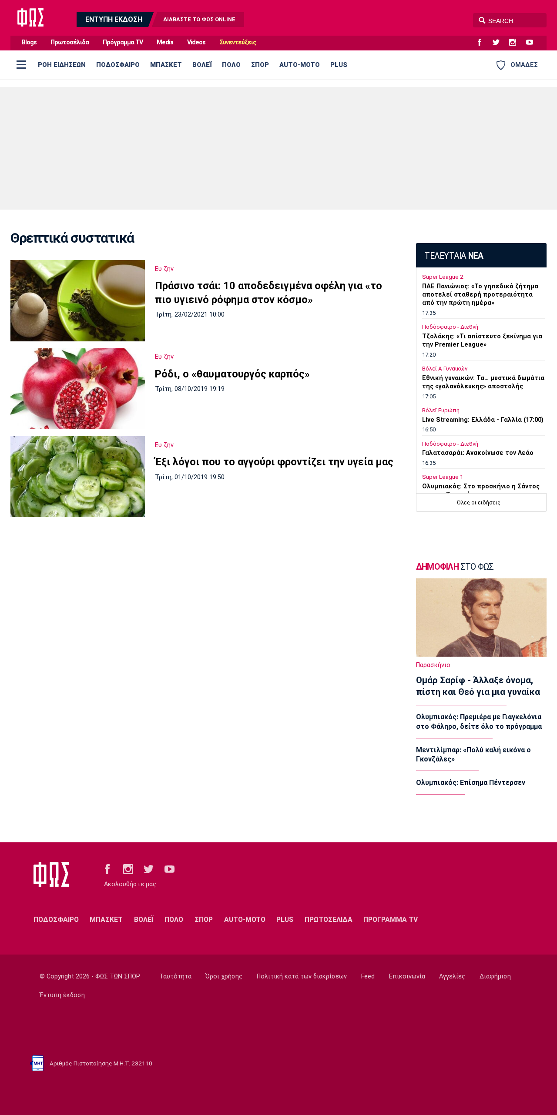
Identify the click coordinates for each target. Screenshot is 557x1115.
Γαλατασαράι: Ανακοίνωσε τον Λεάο (478, 453)
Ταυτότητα (175, 976)
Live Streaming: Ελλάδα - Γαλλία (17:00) (483, 420)
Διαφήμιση (495, 976)
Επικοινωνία (407, 976)
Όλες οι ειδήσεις (478, 502)
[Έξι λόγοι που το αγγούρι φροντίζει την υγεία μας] (77, 476)
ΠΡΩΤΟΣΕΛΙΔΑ (328, 919)
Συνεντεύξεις (237, 42)
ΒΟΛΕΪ (201, 65)
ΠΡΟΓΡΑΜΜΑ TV (390, 919)
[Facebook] (483, 43)
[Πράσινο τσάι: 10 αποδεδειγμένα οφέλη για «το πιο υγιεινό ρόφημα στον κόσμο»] (77, 300)
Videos (196, 42)
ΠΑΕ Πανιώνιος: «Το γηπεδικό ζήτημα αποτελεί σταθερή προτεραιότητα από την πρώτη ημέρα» (480, 295)
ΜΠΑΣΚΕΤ (166, 65)
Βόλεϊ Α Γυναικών (444, 368)
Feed (368, 976)
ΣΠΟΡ (260, 65)
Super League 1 (442, 477)
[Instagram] (516, 43)
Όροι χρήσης (223, 976)
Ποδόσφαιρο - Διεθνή (450, 327)
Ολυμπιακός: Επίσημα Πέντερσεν (470, 782)
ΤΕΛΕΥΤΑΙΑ (453, 256)
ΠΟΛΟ (231, 65)
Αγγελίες (452, 976)
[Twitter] (500, 43)
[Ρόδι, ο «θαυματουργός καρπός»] (77, 388)
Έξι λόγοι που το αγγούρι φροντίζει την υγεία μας (274, 462)
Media (165, 42)
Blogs (29, 42)
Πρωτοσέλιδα (69, 42)
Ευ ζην (164, 269)
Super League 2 (442, 277)
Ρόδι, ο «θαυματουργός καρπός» (232, 374)
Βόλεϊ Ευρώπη (441, 410)
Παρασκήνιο (433, 665)
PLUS (338, 65)
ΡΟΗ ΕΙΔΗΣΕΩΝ (62, 65)
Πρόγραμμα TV (123, 42)
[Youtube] (533, 43)
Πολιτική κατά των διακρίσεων (302, 976)
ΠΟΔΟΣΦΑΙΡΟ (118, 65)
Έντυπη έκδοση (62, 995)
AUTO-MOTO (299, 65)
